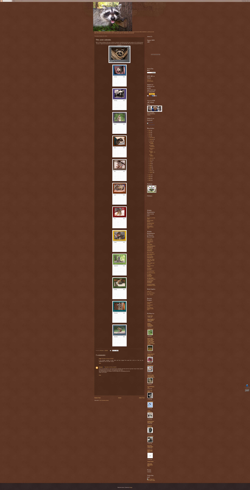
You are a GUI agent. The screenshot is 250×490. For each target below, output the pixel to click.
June (150, 163)
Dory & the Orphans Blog (150, 446)
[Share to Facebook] (116, 350)
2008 (150, 180)
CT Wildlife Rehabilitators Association (149, 275)
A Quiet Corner (150, 329)
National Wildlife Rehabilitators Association (150, 281)
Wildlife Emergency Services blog (150, 324)
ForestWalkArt (150, 401)
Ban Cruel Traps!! (150, 252)
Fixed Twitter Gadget (151, 480)
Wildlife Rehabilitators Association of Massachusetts (151, 247)
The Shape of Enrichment (149, 269)
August (150, 159)
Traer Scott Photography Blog (150, 464)
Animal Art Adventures (149, 426)
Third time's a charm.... (151, 149)
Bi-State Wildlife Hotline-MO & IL (150, 257)
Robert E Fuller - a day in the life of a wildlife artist (150, 376)
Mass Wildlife (149, 244)
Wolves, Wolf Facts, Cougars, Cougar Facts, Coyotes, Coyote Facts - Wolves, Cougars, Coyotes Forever (151, 341)
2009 (150, 178)
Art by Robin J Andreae (150, 303)
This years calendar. (151, 143)
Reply (100, 363)
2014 (150, 132)
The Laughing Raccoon (109, 5)
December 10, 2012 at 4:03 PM (107, 358)
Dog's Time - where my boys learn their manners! (150, 260)
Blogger (130, 487)
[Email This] (113, 350)
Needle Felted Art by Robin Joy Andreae (150, 355)
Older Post (142, 397)
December (151, 137)
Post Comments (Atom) (104, 400)
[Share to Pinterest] (117, 350)
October (151, 141)
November (151, 139)
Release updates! (151, 155)
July (150, 161)
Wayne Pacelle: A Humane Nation (150, 320)
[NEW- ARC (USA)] (147, 123)
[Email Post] (110, 350)
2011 (150, 174)
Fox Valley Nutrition (150, 293)
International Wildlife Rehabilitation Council (151, 285)
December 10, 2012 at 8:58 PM (110, 367)
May (150, 165)
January (151, 172)
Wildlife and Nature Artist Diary (149, 451)
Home (119, 397)
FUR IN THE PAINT (149, 392)
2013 (150, 134)
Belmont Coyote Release (150, 221)
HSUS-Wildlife (149, 239)
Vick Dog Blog (150, 436)
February (151, 170)
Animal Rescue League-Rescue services (150, 241)
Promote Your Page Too (151, 124)
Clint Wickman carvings (150, 306)
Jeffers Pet (149, 291)
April (150, 167)
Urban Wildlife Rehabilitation (149, 250)
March (150, 168)
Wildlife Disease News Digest (150, 422)
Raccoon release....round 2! (152, 152)
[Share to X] (115, 350)
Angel (100, 358)
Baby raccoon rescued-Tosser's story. (150, 226)
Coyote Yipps (150, 315)
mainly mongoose (149, 411)
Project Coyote (150, 461)
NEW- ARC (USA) (150, 122)
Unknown (101, 367)
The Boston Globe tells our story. (150, 224)
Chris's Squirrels (150, 294)
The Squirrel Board (150, 271)
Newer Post (97, 397)
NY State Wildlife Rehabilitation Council (151, 279)
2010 (150, 176)
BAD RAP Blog (150, 365)
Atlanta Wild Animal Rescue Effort (150, 255)
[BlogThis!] (114, 350)
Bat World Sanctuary (151, 272)
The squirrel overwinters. (152, 146)
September (151, 158)
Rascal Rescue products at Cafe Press (150, 308)
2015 (150, 130)
